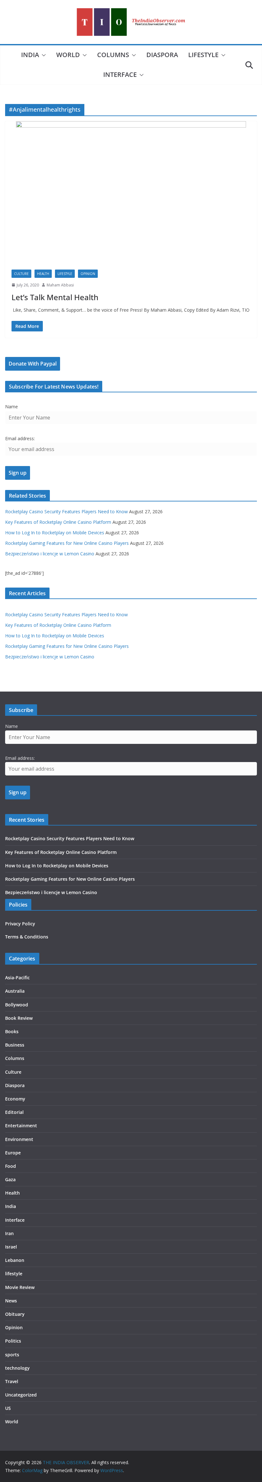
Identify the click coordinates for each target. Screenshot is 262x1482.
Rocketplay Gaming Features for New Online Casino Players (67, 543)
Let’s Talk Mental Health (55, 297)
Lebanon (14, 1260)
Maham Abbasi (60, 285)
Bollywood (16, 1005)
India (30, 54)
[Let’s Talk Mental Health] (131, 192)
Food (10, 1166)
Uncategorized (21, 1395)
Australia (15, 991)
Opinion (88, 273)
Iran (9, 1233)
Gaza (10, 1179)
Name (11, 407)
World (68, 54)
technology (17, 1368)
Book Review (19, 1018)
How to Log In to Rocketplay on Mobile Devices (54, 533)
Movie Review (20, 1287)
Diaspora (162, 54)
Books (12, 1031)
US (8, 1408)
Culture (21, 273)
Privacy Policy (20, 924)
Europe (13, 1153)
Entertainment (21, 1126)
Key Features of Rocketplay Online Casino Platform (58, 522)
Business (14, 1045)
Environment (19, 1139)
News (11, 1301)
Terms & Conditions (26, 937)
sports (12, 1355)
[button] (42, 55)
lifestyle (203, 54)
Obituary (15, 1314)
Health (43, 273)
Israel (11, 1247)
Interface (120, 74)
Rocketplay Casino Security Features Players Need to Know (66, 511)
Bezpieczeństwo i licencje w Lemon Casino (49, 554)
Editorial (14, 1112)
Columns (113, 54)
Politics (13, 1341)
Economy (15, 1099)
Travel (11, 1381)
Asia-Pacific (17, 977)
